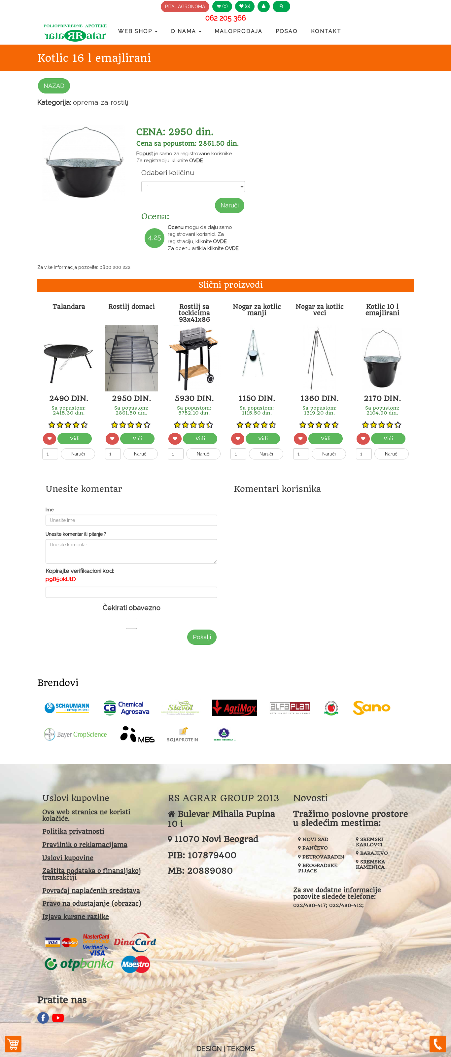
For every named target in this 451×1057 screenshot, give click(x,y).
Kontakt (326, 31)
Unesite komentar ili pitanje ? (76, 534)
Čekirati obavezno (131, 607)
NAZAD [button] (54, 85)
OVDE (196, 161)
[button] (264, 6)
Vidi (75, 439)
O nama (184, 31)
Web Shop (136, 31)
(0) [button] (224, 6)
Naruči (230, 205)
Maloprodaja (238, 31)
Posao (287, 31)
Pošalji (202, 637)
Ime (49, 509)
